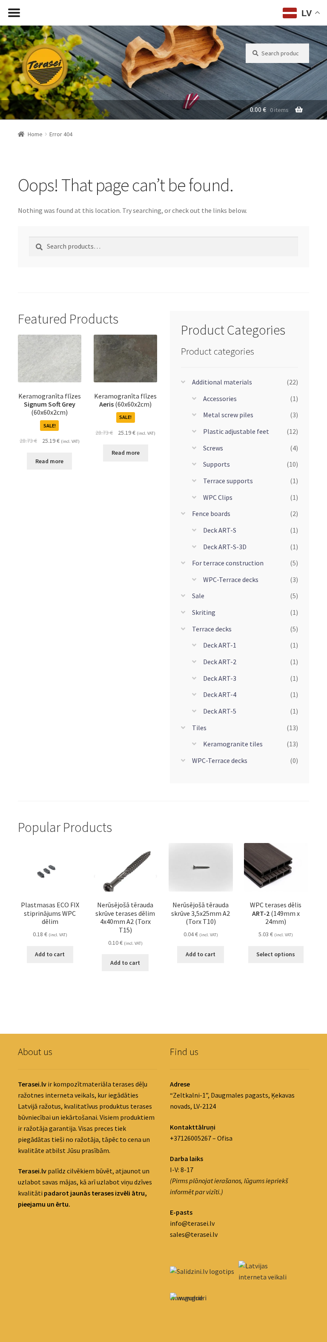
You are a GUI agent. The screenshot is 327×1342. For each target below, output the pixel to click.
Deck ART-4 (219, 694)
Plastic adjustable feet (236, 431)
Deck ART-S (219, 530)
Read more (49, 461)
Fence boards (211, 513)
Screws (213, 448)
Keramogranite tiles (233, 744)
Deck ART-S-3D (225, 546)
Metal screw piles (228, 414)
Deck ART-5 (219, 711)
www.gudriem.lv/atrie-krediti (186, 1299)
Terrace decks (212, 629)
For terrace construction (228, 563)
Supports (216, 464)
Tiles (199, 727)
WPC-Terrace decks (230, 579)
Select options (275, 954)
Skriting (203, 612)
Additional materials (222, 382)
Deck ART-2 (219, 661)
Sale (198, 595)
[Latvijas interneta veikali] (262, 1272)
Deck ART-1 (219, 645)
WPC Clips (217, 497)
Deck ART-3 (219, 678)
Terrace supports (228, 480)
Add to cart (50, 954)
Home (35, 134)
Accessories (220, 398)
